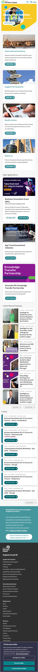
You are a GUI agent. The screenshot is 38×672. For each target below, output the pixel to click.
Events (5, 609)
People (5, 623)
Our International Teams (10, 596)
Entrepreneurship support (10, 562)
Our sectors (6, 594)
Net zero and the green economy (12, 574)
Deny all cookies (19, 663)
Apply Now (8, 23)
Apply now (22, 218)
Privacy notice (7, 638)
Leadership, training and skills (11, 572)
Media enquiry (7, 611)
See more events (30, 502)
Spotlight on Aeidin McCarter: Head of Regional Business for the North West (26, 317)
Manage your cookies (19, 657)
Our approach (7, 628)
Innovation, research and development (14, 569)
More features (28, 407)
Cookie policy (6, 641)
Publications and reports (10, 613)
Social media (6, 616)
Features (5, 606)
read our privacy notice (18, 531)
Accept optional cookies (19, 668)
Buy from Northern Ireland (10, 591)
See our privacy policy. (22, 654)
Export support (7, 564)
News (4, 604)
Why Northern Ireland (9, 586)
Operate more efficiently (10, 576)
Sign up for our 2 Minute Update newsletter (19, 537)
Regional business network (10, 579)
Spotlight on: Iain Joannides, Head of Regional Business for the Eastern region (26, 333)
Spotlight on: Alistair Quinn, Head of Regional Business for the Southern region (26, 398)
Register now (10, 424)
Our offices (6, 636)
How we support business (10, 631)
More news (15, 407)
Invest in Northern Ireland (10, 589)
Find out (9, 97)
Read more (9, 64)
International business (9, 584)
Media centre (7, 601)
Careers (5, 633)
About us (5, 621)
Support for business (9, 559)
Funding (5, 567)
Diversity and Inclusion (9, 626)
